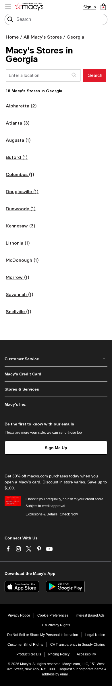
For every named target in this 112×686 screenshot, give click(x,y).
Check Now (69, 514)
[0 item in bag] (103, 7)
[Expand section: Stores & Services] (56, 389)
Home (12, 36)
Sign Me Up (56, 447)
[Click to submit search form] (74, 75)
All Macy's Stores (43, 36)
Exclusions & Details (41, 514)
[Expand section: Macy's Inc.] (56, 404)
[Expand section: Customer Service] (56, 358)
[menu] (8, 6)
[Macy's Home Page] (30, 7)
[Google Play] (65, 586)
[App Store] (22, 586)
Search (95, 75)
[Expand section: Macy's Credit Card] (56, 374)
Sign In (89, 7)
